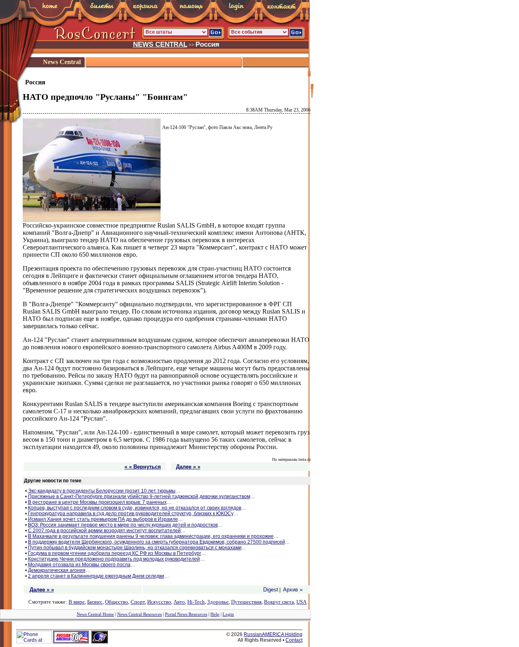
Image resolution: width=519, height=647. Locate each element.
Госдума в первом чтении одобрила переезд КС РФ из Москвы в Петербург (114, 553)
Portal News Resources (186, 614)
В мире (77, 602)
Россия (207, 44)
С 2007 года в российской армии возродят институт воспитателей (104, 530)
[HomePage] (47, 7)
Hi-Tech (196, 602)
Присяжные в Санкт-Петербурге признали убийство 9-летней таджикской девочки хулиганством (139, 496)
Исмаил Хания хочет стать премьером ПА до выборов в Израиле (103, 519)
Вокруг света (279, 602)
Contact (293, 640)
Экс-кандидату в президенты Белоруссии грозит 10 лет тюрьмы (102, 491)
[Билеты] (95, 7)
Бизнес (95, 602)
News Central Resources (139, 614)
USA (301, 602)
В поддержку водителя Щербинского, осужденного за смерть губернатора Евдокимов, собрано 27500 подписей (156, 542)
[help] (185, 8)
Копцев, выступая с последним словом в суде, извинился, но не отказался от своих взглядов (134, 508)
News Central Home (95, 614)
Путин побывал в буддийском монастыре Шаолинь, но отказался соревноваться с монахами (135, 547)
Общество (116, 602)
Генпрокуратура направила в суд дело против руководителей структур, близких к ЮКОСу (131, 513)
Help (214, 614)
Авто (179, 602)
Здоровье (218, 602)
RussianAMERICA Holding (273, 634)
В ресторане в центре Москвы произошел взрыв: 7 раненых (97, 502)
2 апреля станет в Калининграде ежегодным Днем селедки (96, 576)
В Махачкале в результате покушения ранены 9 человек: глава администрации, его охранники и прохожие (151, 536)
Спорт (138, 602)
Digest (270, 590)
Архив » (292, 590)
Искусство (159, 602)
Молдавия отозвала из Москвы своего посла (79, 564)
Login (228, 614)
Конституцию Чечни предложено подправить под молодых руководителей (114, 559)
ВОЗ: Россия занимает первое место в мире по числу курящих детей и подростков (123, 525)
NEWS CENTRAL (160, 44)
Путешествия (246, 602)
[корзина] (140, 8)
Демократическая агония (57, 570)
